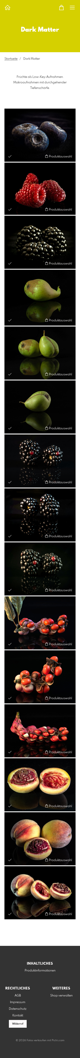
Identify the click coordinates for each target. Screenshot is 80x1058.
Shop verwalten (61, 995)
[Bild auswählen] (10, 156)
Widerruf (17, 1024)
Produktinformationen (40, 970)
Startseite (11, 58)
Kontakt (17, 1015)
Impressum (17, 1002)
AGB (18, 995)
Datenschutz (17, 1008)
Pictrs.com (58, 1040)
